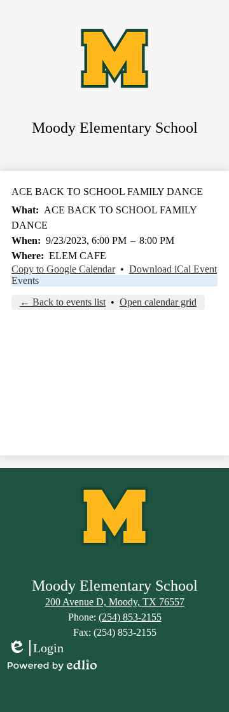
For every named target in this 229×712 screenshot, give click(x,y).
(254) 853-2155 (130, 617)
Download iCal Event (173, 269)
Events (25, 280)
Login (36, 648)
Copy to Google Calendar (63, 269)
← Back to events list (63, 302)
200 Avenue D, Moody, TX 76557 (114, 601)
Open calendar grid (158, 302)
